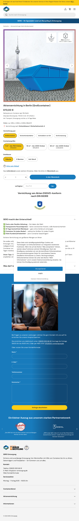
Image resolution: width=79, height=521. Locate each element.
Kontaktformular (13, 473)
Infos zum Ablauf (12, 166)
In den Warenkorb (52, 177)
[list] (39, 65)
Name (14, 352)
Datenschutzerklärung (42, 278)
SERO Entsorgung (12, 516)
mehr (40, 273)
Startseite (6, 26)
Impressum (33, 278)
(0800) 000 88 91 (45, 341)
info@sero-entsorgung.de (54, 343)
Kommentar (15, 382)
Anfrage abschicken (39, 408)
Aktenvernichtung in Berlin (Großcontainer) (22, 26)
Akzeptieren (40, 269)
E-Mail (14, 362)
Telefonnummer (17, 372)
